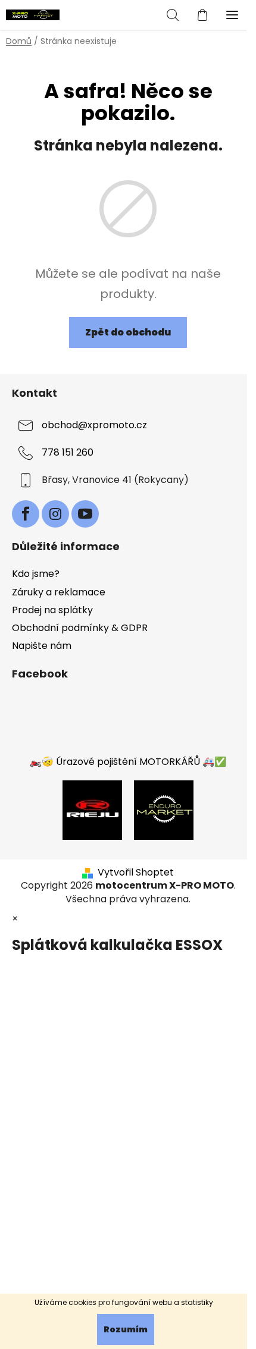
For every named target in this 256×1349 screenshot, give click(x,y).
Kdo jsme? (36, 574)
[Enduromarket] (163, 810)
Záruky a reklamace (58, 592)
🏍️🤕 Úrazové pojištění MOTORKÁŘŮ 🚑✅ (128, 761)
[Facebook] (25, 514)
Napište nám (41, 645)
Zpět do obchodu (128, 332)
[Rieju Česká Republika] (92, 810)
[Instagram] (55, 514)
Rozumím (126, 1329)
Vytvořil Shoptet (136, 872)
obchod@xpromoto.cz (94, 425)
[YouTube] (85, 514)
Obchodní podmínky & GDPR (80, 628)
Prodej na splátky (52, 610)
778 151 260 (67, 452)
